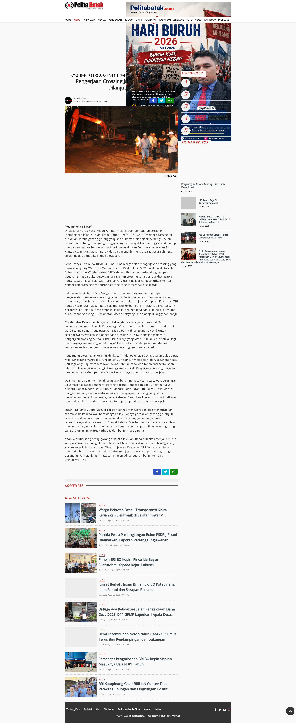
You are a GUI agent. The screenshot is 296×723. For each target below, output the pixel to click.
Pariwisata (89, 19)
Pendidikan (115, 19)
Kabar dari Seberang (171, 19)
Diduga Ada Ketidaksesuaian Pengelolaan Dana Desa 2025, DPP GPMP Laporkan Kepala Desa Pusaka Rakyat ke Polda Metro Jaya (137, 614)
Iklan (97, 709)
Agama (102, 19)
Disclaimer (109, 709)
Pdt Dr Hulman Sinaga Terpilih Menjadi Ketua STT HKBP (213, 236)
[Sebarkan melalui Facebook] (153, 100)
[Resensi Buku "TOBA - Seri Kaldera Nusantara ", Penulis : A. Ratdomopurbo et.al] (188, 220)
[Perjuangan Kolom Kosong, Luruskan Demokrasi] (206, 174)
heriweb (176, 716)
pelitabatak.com (136, 716)
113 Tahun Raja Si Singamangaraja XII (208, 201)
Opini (139, 19)
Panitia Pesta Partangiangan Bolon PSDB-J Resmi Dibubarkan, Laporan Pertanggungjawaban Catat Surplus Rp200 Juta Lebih (138, 540)
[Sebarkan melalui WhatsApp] (170, 100)
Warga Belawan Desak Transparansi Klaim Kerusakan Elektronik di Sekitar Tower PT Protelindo (133, 515)
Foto (190, 19)
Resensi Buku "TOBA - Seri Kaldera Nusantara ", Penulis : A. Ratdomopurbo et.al (215, 219)
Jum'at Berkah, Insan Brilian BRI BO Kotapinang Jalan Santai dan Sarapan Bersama (210, 118)
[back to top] (290, 711)
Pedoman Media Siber (129, 709)
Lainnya (209, 19)
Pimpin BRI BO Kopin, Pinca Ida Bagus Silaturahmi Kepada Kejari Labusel (211, 129)
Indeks (222, 19)
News (77, 19)
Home (68, 19)
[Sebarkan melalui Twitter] (161, 100)
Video (198, 19)
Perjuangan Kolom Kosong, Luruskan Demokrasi (203, 185)
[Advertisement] (148, 44)
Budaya (128, 19)
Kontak (147, 709)
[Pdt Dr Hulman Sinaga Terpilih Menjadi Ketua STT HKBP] (188, 239)
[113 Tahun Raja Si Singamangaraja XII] (188, 204)
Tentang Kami (73, 709)
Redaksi (88, 709)
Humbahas (150, 19)
